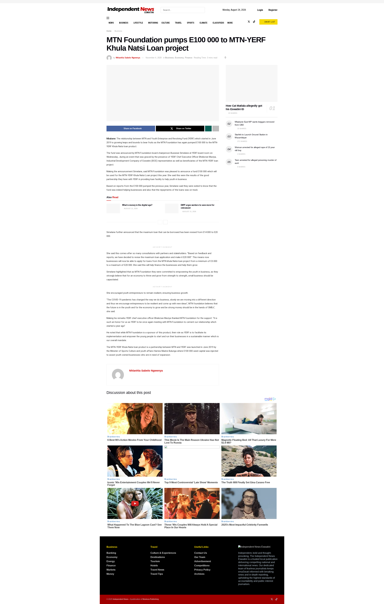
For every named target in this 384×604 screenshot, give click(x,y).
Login (260, 10)
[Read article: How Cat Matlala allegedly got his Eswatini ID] (252, 83)
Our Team (199, 557)
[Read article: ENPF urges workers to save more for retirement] (171, 208)
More (230, 23)
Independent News (120, 599)
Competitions (202, 565)
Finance (188, 58)
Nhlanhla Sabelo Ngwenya (128, 58)
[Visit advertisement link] (192, 1)
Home (108, 31)
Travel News (157, 569)
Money (110, 574)
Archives (199, 574)
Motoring (153, 23)
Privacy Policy (202, 569)
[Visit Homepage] (130, 9)
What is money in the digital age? (137, 205)
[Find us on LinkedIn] (244, 21)
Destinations (157, 557)
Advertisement (202, 561)
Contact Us (200, 553)
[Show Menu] (107, 18)
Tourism (155, 561)
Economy (179, 58)
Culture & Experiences (163, 553)
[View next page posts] (165, 222)
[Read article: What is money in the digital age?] (113, 208)
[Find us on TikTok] (254, 21)
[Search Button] (202, 10)
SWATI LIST (269, 22)
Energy (110, 561)
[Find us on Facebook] (239, 21)
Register (273, 10)
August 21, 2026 (131, 208)
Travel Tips (156, 574)
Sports (190, 23)
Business (123, 23)
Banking (111, 553)
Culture (165, 23)
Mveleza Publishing (151, 599)
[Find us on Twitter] (249, 21)
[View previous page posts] (160, 222)
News (111, 23)
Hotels (154, 565)
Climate (203, 23)
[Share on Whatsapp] (208, 128)
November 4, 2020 (154, 58)
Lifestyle (138, 23)
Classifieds (218, 23)
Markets (111, 569)
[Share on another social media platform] (215, 128)
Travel (178, 23)
